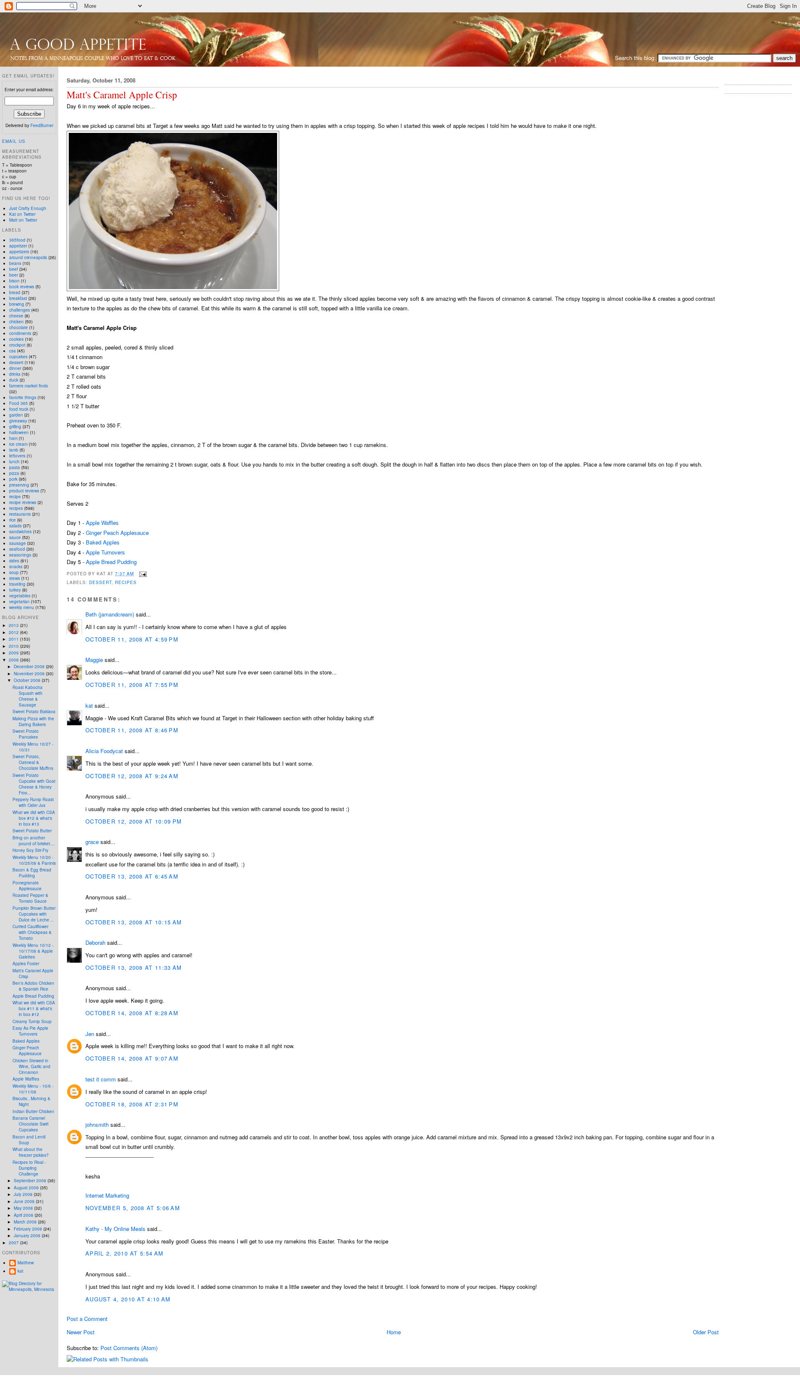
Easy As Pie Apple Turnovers (30, 1031)
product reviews (24, 491)
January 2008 (28, 1235)
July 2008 (24, 1194)
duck (13, 380)
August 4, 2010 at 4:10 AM (128, 1299)
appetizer (18, 246)
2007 (14, 1243)
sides (14, 561)
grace (92, 842)
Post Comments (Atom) (129, 1348)
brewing (16, 304)
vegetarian (19, 601)
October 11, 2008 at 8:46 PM (131, 730)
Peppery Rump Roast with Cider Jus (33, 802)
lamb (13, 450)
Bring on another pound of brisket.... (33, 840)
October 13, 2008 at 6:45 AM (131, 876)
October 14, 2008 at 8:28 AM (131, 1013)
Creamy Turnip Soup (32, 1021)
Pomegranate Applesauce (27, 885)
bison (14, 281)
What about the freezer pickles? (30, 1152)
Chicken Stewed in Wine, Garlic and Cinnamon (31, 1066)
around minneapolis (28, 257)
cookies (16, 339)
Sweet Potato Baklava (33, 711)
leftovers (17, 456)
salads (15, 526)
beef (13, 269)
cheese (16, 316)
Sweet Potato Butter (32, 831)
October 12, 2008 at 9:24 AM (131, 776)
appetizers (19, 252)
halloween (19, 432)
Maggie (94, 660)
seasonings (20, 555)
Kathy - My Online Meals (115, 1229)
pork (13, 479)
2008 (14, 660)
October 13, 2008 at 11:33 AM (133, 967)
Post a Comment (87, 1319)
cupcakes (18, 356)
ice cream (18, 444)
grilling (15, 426)
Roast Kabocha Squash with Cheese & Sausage (27, 696)
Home (394, 1332)
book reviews (21, 287)
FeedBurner (41, 125)
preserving (19, 485)
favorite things (22, 397)
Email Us (13, 141)
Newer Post (81, 1332)
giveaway (18, 421)
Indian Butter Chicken (33, 1111)
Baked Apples (103, 542)
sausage (17, 543)
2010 (14, 646)
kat (89, 705)
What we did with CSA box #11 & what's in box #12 (33, 1008)
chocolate (18, 327)
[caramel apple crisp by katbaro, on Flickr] (173, 289)
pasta (14, 467)
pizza (14, 473)
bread (14, 292)
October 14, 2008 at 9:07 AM (131, 1058)
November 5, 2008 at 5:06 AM (132, 1208)
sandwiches (20, 531)
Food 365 (18, 403)
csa (12, 351)
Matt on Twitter (23, 220)
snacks (15, 566)
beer (13, 275)
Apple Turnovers (105, 552)
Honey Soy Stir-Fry (30, 850)
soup (14, 572)
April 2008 (24, 1215)
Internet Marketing (107, 1195)
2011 (14, 639)
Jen (89, 1034)
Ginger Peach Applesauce (117, 533)
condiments (20, 333)
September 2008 (31, 1180)
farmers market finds (28, 386)
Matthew (26, 1263)
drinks (14, 374)
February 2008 (28, 1229)
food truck (18, 409)
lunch (14, 461)
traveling (17, 584)
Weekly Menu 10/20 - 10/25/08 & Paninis (34, 860)
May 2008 (24, 1208)
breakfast (18, 298)
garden (16, 415)
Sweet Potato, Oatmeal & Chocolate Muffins (32, 762)
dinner (15, 368)
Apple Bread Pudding (111, 562)
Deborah (95, 942)
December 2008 (30, 666)
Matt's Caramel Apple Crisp (122, 95)
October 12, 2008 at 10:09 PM (133, 821)
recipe (15, 496)
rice (12, 520)
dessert (100, 582)
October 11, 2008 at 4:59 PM (131, 639)
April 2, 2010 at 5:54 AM (124, 1253)
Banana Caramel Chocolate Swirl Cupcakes (30, 1124)
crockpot (17, 345)
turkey (15, 590)
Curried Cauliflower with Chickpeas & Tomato (32, 932)
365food (17, 240)
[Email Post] (141, 573)
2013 (14, 625)
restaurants (20, 514)
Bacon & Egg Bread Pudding (31, 873)
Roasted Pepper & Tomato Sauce (30, 898)
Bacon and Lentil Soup (28, 1140)
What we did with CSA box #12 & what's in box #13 (33, 818)
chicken (16, 322)
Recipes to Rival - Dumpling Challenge (29, 1168)
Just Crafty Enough (27, 208)
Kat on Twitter (22, 214)
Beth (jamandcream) (109, 614)
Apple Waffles (102, 523)
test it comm (100, 1079)
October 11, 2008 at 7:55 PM (131, 685)
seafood (17, 549)
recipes (126, 582)
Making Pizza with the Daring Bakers (33, 721)
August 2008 (27, 1188)
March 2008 (26, 1222)
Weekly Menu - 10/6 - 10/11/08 (32, 1089)
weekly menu (21, 607)
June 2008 (25, 1201)
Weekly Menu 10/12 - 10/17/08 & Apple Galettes (32, 951)
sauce (15, 537)
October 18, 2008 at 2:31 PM (131, 1104)
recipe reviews (22, 502)
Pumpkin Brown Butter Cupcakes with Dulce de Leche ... (33, 914)
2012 (14, 632)
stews (14, 578)
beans (15, 263)
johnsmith (97, 1124)
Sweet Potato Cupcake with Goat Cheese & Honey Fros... (33, 784)
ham (13, 438)
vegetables (19, 596)
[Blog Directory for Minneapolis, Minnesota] (29, 1289)
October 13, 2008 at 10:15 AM (133, 922)
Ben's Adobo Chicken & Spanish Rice (33, 986)
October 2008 (28, 680)
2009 (14, 653)
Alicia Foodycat (104, 751)
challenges (19, 310)
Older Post (706, 1332)
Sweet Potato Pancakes (25, 734)
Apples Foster (25, 963)
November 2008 (30, 674)
